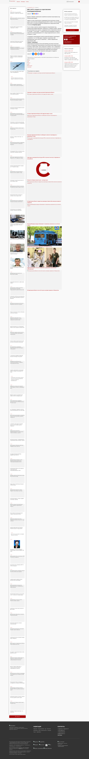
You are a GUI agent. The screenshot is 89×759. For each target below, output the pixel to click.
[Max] (65, 39)
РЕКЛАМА (60, 735)
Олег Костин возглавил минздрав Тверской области (71, 22)
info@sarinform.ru (67, 42)
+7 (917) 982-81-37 (61, 730)
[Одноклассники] (34, 13)
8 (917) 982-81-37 (71, 39)
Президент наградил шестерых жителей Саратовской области (70, 26)
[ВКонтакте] (32, 13)
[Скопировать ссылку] (38, 13)
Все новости (13, 8)
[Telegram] (35, 13)
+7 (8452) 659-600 (61, 731)
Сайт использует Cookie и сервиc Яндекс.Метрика (17, 754)
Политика (49, 728)
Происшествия (41, 728)
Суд (45, 728)
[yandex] (38, 748)
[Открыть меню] (79, 1)
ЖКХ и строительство (42, 730)
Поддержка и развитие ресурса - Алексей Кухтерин (63, 746)
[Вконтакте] (41, 745)
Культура (49, 730)
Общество (36, 7)
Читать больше (72, 30)
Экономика (35, 730)
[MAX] (36, 13)
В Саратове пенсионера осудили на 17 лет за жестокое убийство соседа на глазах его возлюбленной (71, 18)
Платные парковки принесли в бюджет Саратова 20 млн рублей (71, 14)
